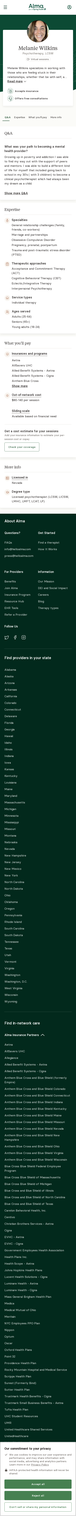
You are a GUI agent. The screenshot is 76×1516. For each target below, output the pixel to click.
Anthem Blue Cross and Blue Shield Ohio (32, 1146)
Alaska (8, 676)
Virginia (9, 968)
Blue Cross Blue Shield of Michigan (28, 1184)
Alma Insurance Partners (21, 1035)
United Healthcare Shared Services (28, 1429)
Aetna (8, 1044)
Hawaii (8, 736)
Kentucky (11, 776)
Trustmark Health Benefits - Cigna (27, 1396)
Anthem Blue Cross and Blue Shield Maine (33, 1115)
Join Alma (11, 588)
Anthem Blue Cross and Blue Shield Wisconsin (35, 1159)
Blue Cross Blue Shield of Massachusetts (32, 1177)
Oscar (8, 1343)
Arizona (9, 683)
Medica (9, 1303)
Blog (41, 601)
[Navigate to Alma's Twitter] (6, 638)
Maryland (10, 796)
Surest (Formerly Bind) (20, 1383)
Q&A (8, 117)
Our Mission (46, 581)
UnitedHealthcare (16, 1436)
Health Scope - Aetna (19, 1263)
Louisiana (10, 782)
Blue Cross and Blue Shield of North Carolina (34, 1197)
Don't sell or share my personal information (37, 1507)
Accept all (37, 1484)
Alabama (10, 669)
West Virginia (13, 988)
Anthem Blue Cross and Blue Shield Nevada (34, 1128)
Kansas (9, 769)
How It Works (47, 549)
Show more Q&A (16, 193)
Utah (7, 955)
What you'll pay (37, 117)
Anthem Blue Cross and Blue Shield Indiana (33, 1102)
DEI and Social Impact (53, 588)
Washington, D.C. (15, 981)
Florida (8, 723)
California (10, 696)
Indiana (9, 756)
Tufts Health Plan (16, 1409)
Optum (9, 1336)
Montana (10, 835)
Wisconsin (11, 995)
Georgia (9, 729)
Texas (8, 948)
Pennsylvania (13, 915)
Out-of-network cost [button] (26, 395)
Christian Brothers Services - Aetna (28, 1224)
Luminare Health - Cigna (20, 1290)
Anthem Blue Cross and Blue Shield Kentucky (35, 1109)
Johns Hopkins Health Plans (23, 1270)
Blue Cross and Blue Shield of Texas (28, 1204)
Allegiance (11, 1058)
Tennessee (11, 942)
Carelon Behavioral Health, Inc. (25, 1210)
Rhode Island (13, 922)
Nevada (9, 849)
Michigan (10, 809)
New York (11, 875)
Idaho (8, 742)
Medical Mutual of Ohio (20, 1310)
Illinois (8, 749)
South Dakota (13, 935)
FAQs (8, 542)
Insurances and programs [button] (29, 353)
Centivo (9, 1217)
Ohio (7, 895)
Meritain (9, 1316)
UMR (7, 1423)
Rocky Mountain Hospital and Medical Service (35, 1369)
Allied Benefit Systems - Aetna (25, 1064)
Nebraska (10, 842)
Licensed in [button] (20, 477)
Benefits (10, 581)
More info (55, 117)
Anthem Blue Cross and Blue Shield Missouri (34, 1122)
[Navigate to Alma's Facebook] (15, 637)
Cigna (8, 1230)
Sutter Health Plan (17, 1389)
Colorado (10, 703)
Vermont (10, 961)
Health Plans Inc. (15, 1257)
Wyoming (10, 1001)
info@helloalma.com (17, 549)
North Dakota (13, 888)
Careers (43, 594)
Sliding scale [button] (21, 411)
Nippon (9, 1330)
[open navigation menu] (5, 8)
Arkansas (10, 689)
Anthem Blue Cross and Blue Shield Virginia (33, 1153)
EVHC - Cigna (13, 1243)
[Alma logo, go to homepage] (37, 8)
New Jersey (12, 862)
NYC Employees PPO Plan (22, 1323)
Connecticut (12, 709)
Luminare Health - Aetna (21, 1283)
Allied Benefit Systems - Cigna (25, 1071)
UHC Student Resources (21, 1416)
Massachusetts (14, 802)
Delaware (10, 716)
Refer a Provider (15, 614)
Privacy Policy (40, 1464)
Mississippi (11, 822)
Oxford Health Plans (18, 1350)
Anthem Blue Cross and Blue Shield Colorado (34, 1089)
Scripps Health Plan (17, 1376)
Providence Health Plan (20, 1363)
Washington (12, 975)
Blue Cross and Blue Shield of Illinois (29, 1190)
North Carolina (14, 882)
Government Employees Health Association (34, 1250)
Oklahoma (11, 902)
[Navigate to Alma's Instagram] (24, 637)
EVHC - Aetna (14, 1237)
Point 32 (9, 1356)
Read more (15, 81)
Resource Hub (14, 601)
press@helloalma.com (17, 556)
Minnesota (11, 815)
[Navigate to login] (69, 8)
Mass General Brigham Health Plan (27, 1297)
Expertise (19, 117)
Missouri (10, 829)
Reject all (38, 1495)
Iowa (7, 762)
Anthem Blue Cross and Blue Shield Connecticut (37, 1095)
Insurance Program (17, 594)
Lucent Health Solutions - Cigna (25, 1277)
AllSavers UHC (14, 1051)
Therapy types (48, 608)
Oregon (9, 908)
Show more (20, 386)
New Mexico (12, 869)
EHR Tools (11, 608)
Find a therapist (48, 542)
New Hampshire (15, 855)
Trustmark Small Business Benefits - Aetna (33, 1403)
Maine (8, 789)
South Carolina (14, 928)
